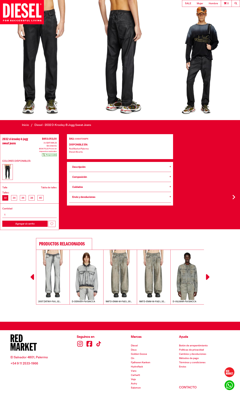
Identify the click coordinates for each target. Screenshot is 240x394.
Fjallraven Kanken (140, 362)
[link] (226, 3)
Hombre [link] (213, 3)
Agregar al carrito (25, 223)
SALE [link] (188, 3)
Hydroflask (137, 366)
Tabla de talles (49, 187)
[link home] (22, 12)
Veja (133, 379)
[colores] (7, 172)
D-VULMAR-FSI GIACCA (184, 301)
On (132, 358)
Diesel (134, 345)
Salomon (136, 387)
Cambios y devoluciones (192, 354)
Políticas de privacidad (191, 349)
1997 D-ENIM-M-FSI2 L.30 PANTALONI (118, 301)
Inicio (25, 125)
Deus (134, 349)
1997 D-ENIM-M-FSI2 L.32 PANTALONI (151, 301)
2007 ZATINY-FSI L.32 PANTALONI (48, 301)
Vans (134, 370)
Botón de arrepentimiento (193, 345)
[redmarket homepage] (229, 372)
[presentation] (33, 277)
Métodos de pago (189, 358)
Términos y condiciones (192, 362)
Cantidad (7, 208)
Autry (134, 383)
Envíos (182, 366)
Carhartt (135, 375)
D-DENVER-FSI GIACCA (83, 301)
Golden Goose (139, 354)
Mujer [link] (200, 3)
